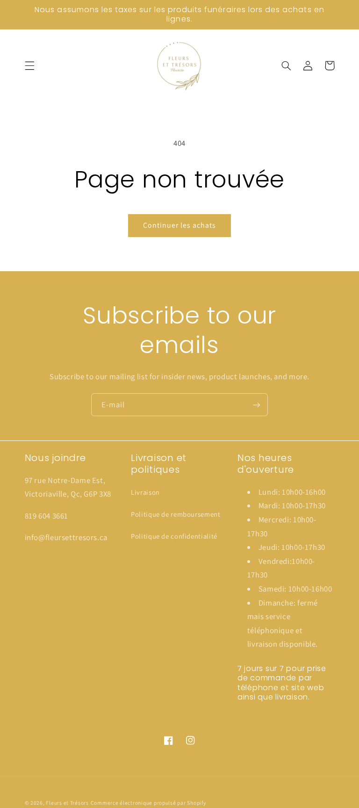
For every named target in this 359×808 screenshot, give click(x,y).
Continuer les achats (179, 225)
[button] (29, 65)
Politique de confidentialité (174, 536)
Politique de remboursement (175, 514)
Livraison (145, 492)
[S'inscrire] (256, 404)
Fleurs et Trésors (67, 802)
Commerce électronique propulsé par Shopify (148, 802)
